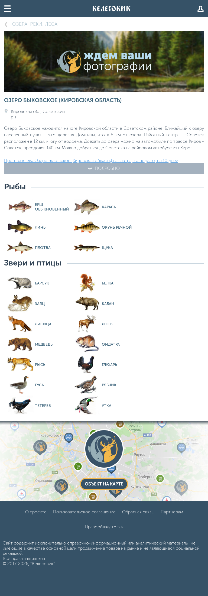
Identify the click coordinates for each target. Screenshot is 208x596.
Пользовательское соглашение (84, 511)
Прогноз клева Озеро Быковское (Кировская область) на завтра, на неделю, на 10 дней (91, 160)
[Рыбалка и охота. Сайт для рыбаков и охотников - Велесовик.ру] (112, 8)
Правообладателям (104, 526)
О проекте (36, 511)
